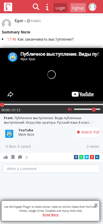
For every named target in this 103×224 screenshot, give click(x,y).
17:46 (11, 39)
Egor (19, 21)
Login (60, 7)
